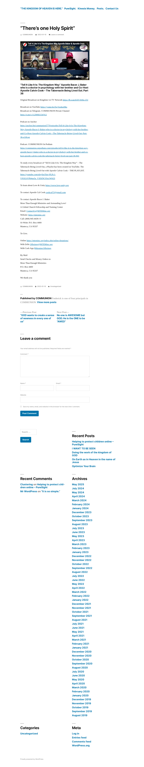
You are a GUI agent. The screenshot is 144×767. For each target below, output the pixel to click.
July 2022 (78, 576)
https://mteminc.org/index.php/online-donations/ (47, 240)
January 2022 (80, 599)
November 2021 (81, 607)
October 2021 (80, 611)
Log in (75, 733)
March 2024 (79, 500)
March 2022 (79, 591)
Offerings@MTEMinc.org (41, 244)
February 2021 (80, 643)
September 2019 (82, 711)
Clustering (26, 484)
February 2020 (81, 691)
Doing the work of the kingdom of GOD (91, 454)
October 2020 (80, 659)
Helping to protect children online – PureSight (93, 443)
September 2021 (82, 615)
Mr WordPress (28, 491)
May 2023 (78, 536)
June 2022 (78, 580)
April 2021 (78, 635)
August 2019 (79, 715)
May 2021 (78, 631)
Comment (24, 354)
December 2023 (81, 512)
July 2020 (78, 671)
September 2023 (82, 520)
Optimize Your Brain (84, 466)
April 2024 (78, 496)
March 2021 (79, 639)
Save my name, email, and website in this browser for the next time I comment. (51, 407)
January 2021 (80, 647)
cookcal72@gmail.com (56, 192)
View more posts (46, 302)
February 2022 (81, 595)
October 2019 (80, 707)
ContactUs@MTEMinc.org (38, 211)
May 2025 (78, 484)
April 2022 (78, 587)
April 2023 (78, 540)
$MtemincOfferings (42, 248)
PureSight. (70, 8)
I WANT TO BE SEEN (83, 448)
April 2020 (78, 683)
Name (23, 383)
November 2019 (81, 703)
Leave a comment (57, 35)
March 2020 (79, 687)
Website (23, 395)
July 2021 (78, 623)
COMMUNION (28, 35)
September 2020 (82, 663)
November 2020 (81, 655)
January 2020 (80, 695)
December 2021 (81, 603)
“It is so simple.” (50, 491)
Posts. (100, 8)
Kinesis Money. (86, 8)
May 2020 (78, 679)
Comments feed (81, 741)
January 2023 (80, 552)
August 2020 (80, 667)
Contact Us (112, 8)
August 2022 (80, 572)
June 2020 (78, 675)
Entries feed (79, 737)
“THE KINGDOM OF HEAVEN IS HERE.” (41, 8)
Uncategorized (55, 286)
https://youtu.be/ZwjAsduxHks (53, 107)
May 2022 (78, 583)
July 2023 (78, 528)
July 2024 (78, 488)
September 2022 (82, 568)
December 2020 (81, 651)
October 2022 (80, 564)
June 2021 (78, 627)
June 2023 (78, 532)
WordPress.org (81, 745)
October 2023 (80, 516)
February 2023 (81, 548)
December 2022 (81, 556)
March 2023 (79, 544)
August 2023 (80, 524)
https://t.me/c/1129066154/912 (33, 114)
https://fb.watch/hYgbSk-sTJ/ (75, 100)
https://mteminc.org (36, 215)
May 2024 (78, 492)
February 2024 (81, 504)
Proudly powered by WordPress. (32, 759)
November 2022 (81, 560)
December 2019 (81, 699)
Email (58, 383)
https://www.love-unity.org (57, 185)
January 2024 (80, 508)
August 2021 (79, 619)
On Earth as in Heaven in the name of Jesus (93, 461)
